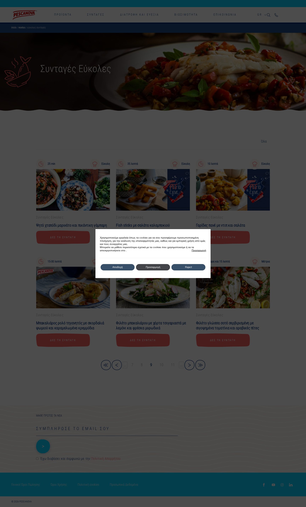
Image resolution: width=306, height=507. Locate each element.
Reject (188, 267)
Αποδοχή (117, 267)
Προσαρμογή (199, 250)
